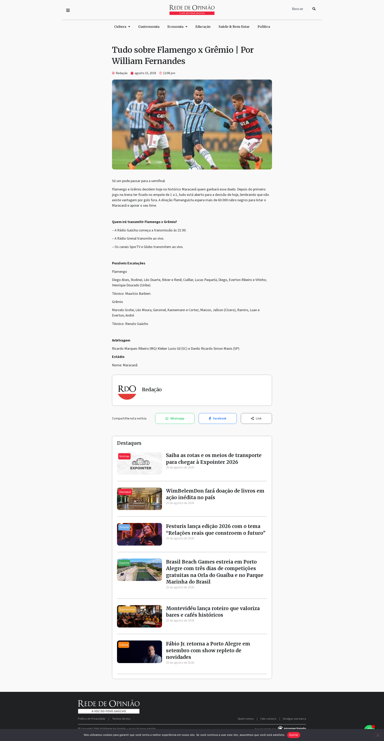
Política (264, 27)
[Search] (314, 9)
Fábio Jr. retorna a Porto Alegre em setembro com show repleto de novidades (208, 650)
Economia (175, 27)
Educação (203, 27)
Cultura (120, 27)
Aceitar (293, 734)
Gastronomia (148, 27)
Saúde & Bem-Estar (234, 27)
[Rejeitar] (377, 735)
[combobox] (300, 9)
